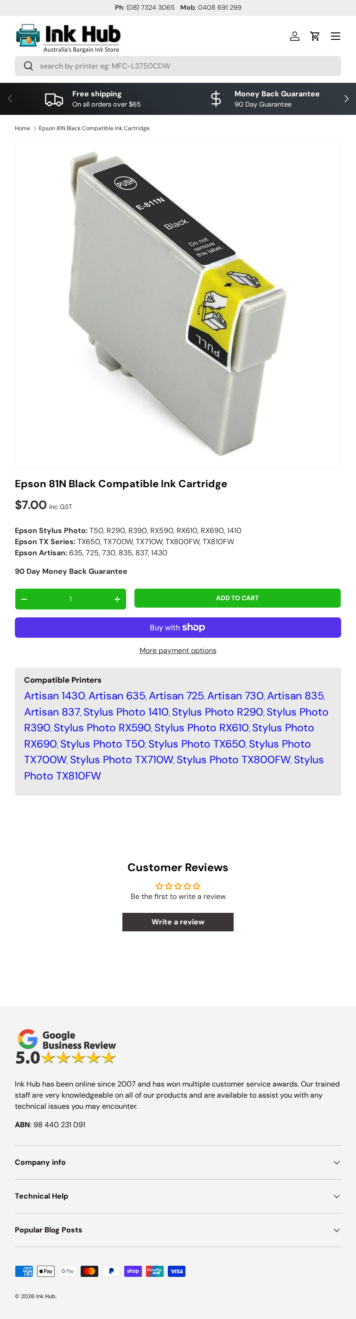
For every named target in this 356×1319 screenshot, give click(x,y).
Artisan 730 (235, 696)
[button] (315, 36)
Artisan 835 (295, 696)
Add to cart (237, 598)
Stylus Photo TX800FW (234, 759)
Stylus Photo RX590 (102, 728)
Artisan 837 (52, 712)
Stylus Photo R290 (217, 712)
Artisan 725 (176, 696)
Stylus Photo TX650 (197, 744)
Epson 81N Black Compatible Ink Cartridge (94, 128)
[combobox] (178, 66)
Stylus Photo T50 (102, 744)
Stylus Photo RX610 (201, 728)
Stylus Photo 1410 (126, 712)
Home (22, 128)
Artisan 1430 (54, 696)
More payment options (178, 650)
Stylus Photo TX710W (121, 759)
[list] (178, 304)
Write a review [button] (178, 922)
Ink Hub (46, 1296)
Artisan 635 (117, 696)
